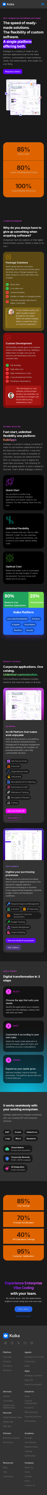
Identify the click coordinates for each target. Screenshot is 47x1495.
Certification (30, 1455)
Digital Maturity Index (12, 1417)
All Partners (8, 1442)
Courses (28, 1438)
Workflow (7, 1370)
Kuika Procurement (33, 1384)
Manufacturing (31, 1412)
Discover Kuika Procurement (21, 940)
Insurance (29, 1407)
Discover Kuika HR (16, 811)
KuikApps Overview (33, 1375)
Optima (6, 1396)
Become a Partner (11, 1438)
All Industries (30, 1421)
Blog (5, 1467)
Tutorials (28, 1451)
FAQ (5, 1472)
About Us (29, 1467)
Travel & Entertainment (31, 1401)
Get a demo (23, 1309)
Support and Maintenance (9, 1406)
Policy (27, 1481)
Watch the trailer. (23, 1316)
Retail (27, 1366)
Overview (7, 1357)
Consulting (8, 1400)
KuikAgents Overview (34, 1357)
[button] (43, 4)
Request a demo (12, 71)
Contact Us (30, 1485)
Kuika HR (29, 1380)
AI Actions (7, 1366)
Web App (7, 1426)
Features (7, 1361)
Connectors (30, 1361)
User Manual (30, 1442)
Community (8, 1476)
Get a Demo (13, 818)
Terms (27, 1472)
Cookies (28, 1476)
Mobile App (8, 1422)
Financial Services (33, 1416)
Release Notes (31, 1447)
